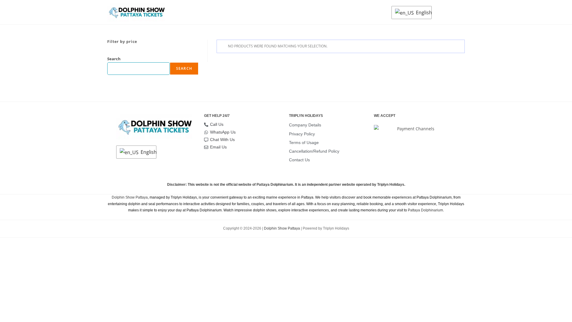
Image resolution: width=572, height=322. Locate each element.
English (422, 12)
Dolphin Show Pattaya (130, 197)
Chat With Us (222, 139)
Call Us (216, 124)
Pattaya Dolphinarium (425, 210)
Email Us (218, 147)
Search (114, 58)
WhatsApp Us (223, 132)
